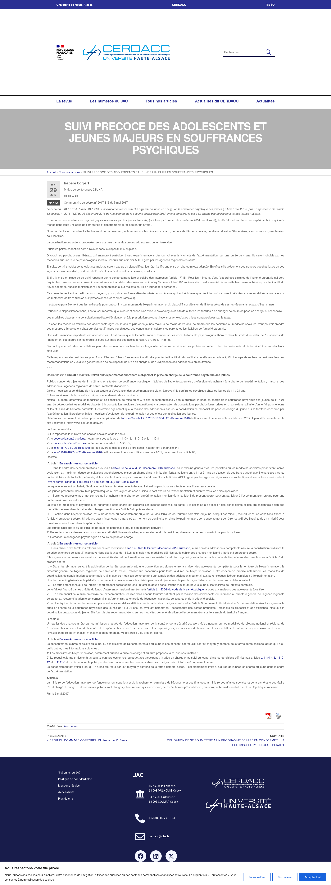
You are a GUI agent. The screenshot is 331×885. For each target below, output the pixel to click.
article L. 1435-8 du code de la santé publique (176, 589)
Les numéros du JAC (109, 101)
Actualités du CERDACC (216, 101)
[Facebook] (140, 856)
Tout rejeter (285, 877)
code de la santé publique (69, 438)
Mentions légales (69, 785)
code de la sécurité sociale (70, 443)
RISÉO (270, 4)
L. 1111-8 (59, 662)
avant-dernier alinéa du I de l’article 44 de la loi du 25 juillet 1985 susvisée (93, 482)
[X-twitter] (171, 856)
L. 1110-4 (266, 657)
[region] (165, 873)
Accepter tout (313, 877)
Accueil (51, 172)
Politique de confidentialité (75, 779)
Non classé (71, 726)
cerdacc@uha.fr (159, 836)
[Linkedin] (156, 856)
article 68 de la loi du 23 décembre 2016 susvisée (143, 468)
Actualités (265, 101)
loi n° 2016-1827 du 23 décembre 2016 (78, 452)
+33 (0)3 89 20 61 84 (162, 818)
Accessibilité (66, 792)
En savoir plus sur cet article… (79, 463)
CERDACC (179, 4)
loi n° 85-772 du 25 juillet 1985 (72, 447)
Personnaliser (257, 877)
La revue (64, 101)
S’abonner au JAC (69, 772)
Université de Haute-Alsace (74, 4)
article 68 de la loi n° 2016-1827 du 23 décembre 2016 (156, 418)
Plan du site (65, 798)
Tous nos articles (161, 101)
